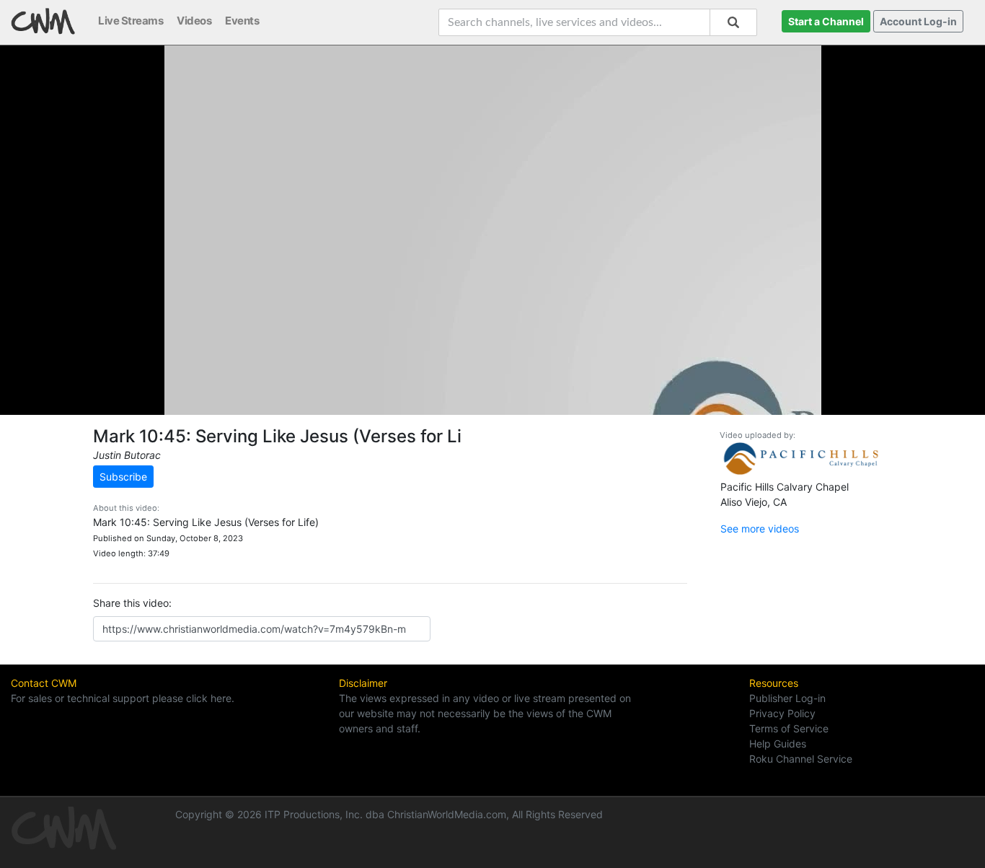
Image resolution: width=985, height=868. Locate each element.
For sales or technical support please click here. (122, 698)
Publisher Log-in (787, 698)
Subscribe (123, 476)
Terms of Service (789, 728)
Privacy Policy (782, 713)
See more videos (759, 528)
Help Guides (777, 743)
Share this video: (132, 603)
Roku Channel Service (800, 759)
